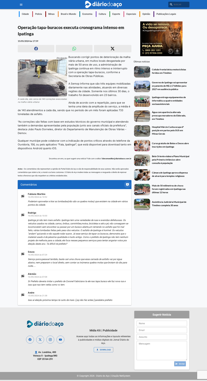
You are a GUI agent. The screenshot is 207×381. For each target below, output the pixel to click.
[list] (74, 247)
